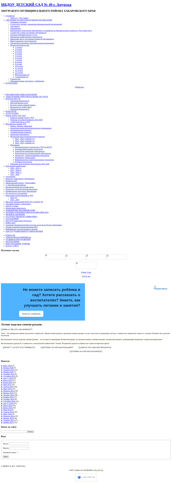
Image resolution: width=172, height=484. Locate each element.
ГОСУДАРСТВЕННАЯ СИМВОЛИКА (21, 217)
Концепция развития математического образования (30, 128)
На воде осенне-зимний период (22, 105)
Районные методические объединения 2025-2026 (29, 164)
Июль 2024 (8, 406)
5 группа (18, 56)
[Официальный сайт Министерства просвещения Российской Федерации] (86, 272)
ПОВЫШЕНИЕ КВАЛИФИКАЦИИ (20, 210)
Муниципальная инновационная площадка (27, 137)
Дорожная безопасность (19, 101)
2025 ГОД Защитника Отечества (18, 221)
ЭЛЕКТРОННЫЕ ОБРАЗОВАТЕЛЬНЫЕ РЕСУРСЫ (27, 97)
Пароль (6, 448)
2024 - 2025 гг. (16, 172)
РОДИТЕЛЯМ (11, 83)
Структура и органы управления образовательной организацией (36, 24)
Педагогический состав (19, 45)
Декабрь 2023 (9, 420)
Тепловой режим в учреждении (18, 204)
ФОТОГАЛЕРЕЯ (12, 242)
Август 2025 (8, 378)
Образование (15, 28)
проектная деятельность (19, 134)
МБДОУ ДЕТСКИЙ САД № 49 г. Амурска (36, 4)
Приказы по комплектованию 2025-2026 (26, 120)
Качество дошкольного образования (20, 179)
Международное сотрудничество (23, 41)
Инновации (15, 145)
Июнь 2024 (8, 408)
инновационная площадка (20, 130)
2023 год (13, 198)
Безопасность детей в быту (21, 107)
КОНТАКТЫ (11, 111)
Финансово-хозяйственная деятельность (26, 37)
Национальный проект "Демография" (21, 183)
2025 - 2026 (14, 174)
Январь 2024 (8, 418)
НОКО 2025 (10, 223)
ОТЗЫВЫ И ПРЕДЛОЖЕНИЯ (18, 239)
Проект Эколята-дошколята (21, 126)
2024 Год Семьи (12, 206)
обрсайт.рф (98, 470)
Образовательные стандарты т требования (27, 81)
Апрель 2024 (8, 412)
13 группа (19, 73)
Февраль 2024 (9, 416)
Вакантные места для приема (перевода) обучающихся (32, 39)
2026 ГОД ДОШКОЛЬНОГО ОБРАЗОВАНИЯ (24, 231)
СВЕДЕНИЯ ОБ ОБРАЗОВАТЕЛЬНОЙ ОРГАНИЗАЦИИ (29, 20)
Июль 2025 (8, 380)
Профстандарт (11, 181)
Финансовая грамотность (16, 208)
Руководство (15, 79)
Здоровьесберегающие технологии (29, 149)
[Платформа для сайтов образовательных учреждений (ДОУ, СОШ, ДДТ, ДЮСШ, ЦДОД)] (86, 481)
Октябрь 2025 (9, 374)
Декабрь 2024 (9, 395)
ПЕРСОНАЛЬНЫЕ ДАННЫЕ (18, 244)
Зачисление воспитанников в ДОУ (19, 196)
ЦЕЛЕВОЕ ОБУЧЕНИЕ (15, 214)
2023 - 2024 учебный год (25, 141)
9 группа (18, 64)
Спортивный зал (21, 77)
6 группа (18, 58)
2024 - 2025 (14, 200)
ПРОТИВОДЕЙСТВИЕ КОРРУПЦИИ (21, 95)
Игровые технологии (23, 162)
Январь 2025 (8, 393)
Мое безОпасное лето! (19, 103)
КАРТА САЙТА (12, 246)
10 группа (19, 66)
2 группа (18, 50)
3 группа (18, 52)
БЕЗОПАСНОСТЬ (13, 99)
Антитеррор (10, 177)
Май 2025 (7, 385)
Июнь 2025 (8, 382)
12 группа (19, 71)
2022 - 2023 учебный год (25, 139)
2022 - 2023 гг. (16, 168)
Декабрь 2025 (9, 370)
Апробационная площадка (20, 132)
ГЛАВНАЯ (10, 16)
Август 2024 (8, 404)
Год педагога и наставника (16, 193)
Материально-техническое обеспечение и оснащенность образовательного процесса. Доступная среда (51, 31)
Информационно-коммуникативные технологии (34, 160)
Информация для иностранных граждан (22, 229)
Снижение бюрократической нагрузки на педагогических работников (34, 225)
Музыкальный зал (22, 75)
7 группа (18, 60)
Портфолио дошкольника (25, 158)
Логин (5, 444)
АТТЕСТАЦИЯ (12, 113)
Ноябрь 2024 (8, 397)
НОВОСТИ (10, 235)
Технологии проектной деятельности (30, 151)
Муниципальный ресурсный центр (20, 187)
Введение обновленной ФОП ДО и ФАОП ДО (24, 202)
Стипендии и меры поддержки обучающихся (28, 33)
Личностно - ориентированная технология (32, 156)
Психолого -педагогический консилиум (21, 189)
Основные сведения (18, 22)
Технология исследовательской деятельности (33, 153)
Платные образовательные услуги (23, 35)
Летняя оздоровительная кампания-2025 (22, 227)
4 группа (18, 54)
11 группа (19, 68)
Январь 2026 (8, 368)
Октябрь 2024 (9, 399)
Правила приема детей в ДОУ (22, 118)
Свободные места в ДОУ (20, 122)
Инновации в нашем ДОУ (16, 124)
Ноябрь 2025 (8, 372)
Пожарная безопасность (19, 109)
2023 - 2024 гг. (16, 170)
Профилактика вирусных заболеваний (21, 191)
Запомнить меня (9, 452)
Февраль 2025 (9, 391)
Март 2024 (7, 414)
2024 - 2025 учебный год (25, 143)
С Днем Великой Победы (16, 185)
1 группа (18, 47)
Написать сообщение (31, 314)
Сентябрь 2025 (9, 376)
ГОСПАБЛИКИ (12, 219)
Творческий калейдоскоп (16, 166)
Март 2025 (7, 389)
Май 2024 (7, 410)
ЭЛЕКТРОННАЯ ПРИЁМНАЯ (18, 237)
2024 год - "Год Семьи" (19, 18)
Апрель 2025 (8, 387)
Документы (15, 26)
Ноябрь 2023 (8, 422)
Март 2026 (7, 366)
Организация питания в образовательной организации (32, 43)
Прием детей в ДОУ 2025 (16, 116)
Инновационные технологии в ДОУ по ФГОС (33, 147)
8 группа (18, 62)
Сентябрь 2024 (9, 401)
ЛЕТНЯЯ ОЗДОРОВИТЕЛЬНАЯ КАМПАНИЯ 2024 (27, 212)
